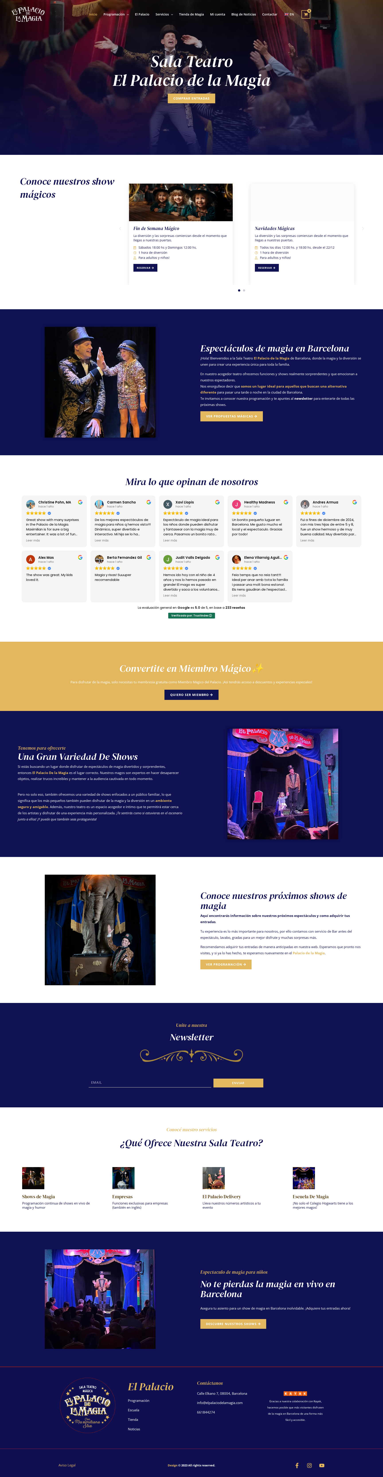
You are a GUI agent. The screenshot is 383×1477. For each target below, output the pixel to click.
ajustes (212, 1472)
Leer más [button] (33, 541)
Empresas (122, 1196)
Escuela (133, 1410)
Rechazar (271, 1470)
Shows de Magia (38, 1196)
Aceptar (244, 1470)
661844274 (206, 1412)
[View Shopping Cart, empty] (305, 14)
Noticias (134, 1429)
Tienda (133, 1419)
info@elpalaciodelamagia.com (220, 1402)
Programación (138, 1400)
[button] (127, 14)
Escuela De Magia (311, 1196)
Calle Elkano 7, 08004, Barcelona (222, 1393)
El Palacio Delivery (222, 1196)
